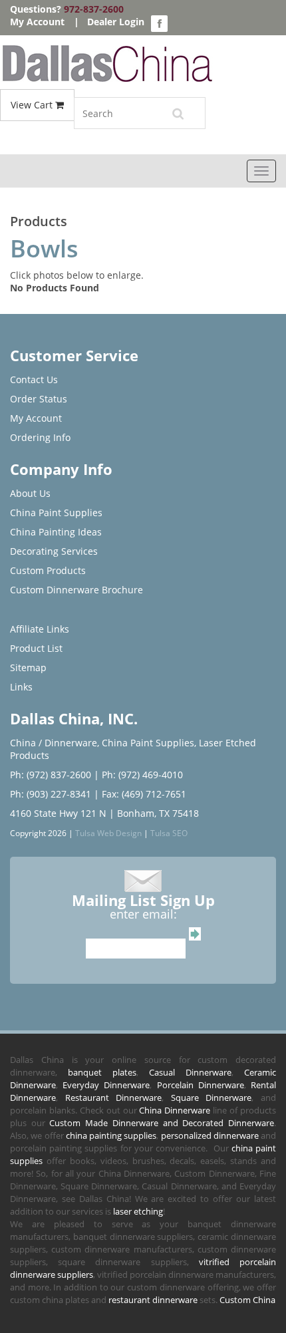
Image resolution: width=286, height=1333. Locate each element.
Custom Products (48, 570)
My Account (37, 21)
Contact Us (34, 379)
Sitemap (28, 667)
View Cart (33, 104)
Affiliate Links (39, 629)
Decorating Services (54, 551)
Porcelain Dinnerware (200, 1085)
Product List (36, 648)
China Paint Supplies (56, 512)
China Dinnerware (174, 1110)
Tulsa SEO (169, 832)
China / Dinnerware (53, 742)
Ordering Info (40, 437)
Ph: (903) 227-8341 (50, 794)
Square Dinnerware (211, 1098)
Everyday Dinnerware (106, 1085)
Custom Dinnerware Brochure (76, 589)
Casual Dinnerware (190, 1072)
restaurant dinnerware (153, 1300)
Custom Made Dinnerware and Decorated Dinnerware (161, 1123)
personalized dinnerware (210, 1135)
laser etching (138, 1211)
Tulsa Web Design (108, 832)
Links (21, 686)
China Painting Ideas (56, 531)
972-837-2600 (94, 9)
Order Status (38, 398)
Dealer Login (115, 21)
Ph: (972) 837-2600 (50, 774)
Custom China (247, 1300)
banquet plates (102, 1072)
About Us (30, 493)
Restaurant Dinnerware (113, 1098)
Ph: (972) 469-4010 (142, 774)
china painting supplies (111, 1135)
